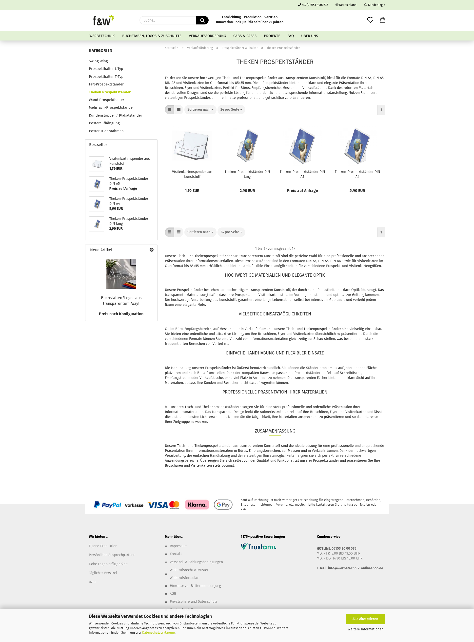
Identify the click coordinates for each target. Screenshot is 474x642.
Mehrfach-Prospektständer (111, 107)
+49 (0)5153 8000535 (314, 5)
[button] (382, 20)
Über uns (309, 36)
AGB (173, 594)
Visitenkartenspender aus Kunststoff (192, 174)
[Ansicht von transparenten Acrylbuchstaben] (121, 274)
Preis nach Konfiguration (121, 313)
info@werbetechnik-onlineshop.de (355, 568)
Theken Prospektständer (110, 92)
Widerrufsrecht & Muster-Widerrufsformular (190, 574)
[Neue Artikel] (152, 250)
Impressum (178, 546)
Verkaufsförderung (207, 36)
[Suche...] (202, 20)
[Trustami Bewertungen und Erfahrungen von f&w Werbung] (258, 546)
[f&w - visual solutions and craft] (103, 20)
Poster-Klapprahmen (106, 131)
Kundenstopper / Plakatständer (115, 115)
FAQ (291, 36)
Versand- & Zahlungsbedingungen (196, 562)
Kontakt (176, 554)
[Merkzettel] (370, 20)
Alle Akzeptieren (365, 619)
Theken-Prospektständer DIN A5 (302, 174)
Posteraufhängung (104, 123)
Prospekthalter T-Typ (106, 76)
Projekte (272, 36)
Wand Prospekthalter (106, 100)
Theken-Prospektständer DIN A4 (357, 174)
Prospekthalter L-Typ (106, 68)
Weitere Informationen (365, 629)
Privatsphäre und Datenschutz (193, 602)
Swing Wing (98, 61)
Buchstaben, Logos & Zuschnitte (151, 36)
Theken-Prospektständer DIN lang (247, 174)
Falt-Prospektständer (106, 84)
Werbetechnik (102, 36)
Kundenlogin (376, 5)
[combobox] (200, 109)
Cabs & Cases (245, 36)
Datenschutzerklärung (158, 632)
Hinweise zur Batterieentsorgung (195, 586)
